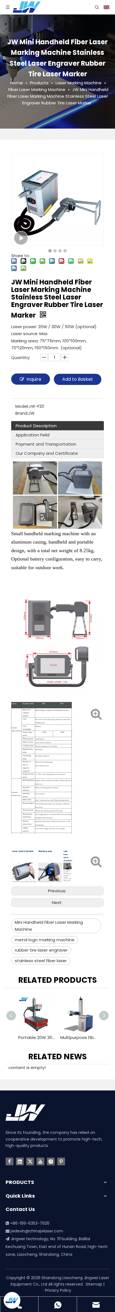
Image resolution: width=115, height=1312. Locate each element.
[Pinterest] (61, 1161)
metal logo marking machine (45, 940)
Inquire (34, 379)
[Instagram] (51, 1161)
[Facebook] (9, 1161)
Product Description (36, 426)
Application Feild (32, 435)
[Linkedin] (20, 1161)
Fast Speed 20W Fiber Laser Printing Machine (84, 1037)
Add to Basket (77, 379)
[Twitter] (30, 1161)
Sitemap (94, 1284)
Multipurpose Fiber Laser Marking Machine (41, 1037)
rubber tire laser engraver (41, 950)
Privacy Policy (58, 1290)
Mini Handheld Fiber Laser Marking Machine (49, 925)
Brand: (21, 413)
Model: (22, 406)
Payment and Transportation (46, 444)
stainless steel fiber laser (41, 961)
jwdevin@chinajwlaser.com (37, 1231)
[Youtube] (40, 1161)
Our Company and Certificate (47, 453)
